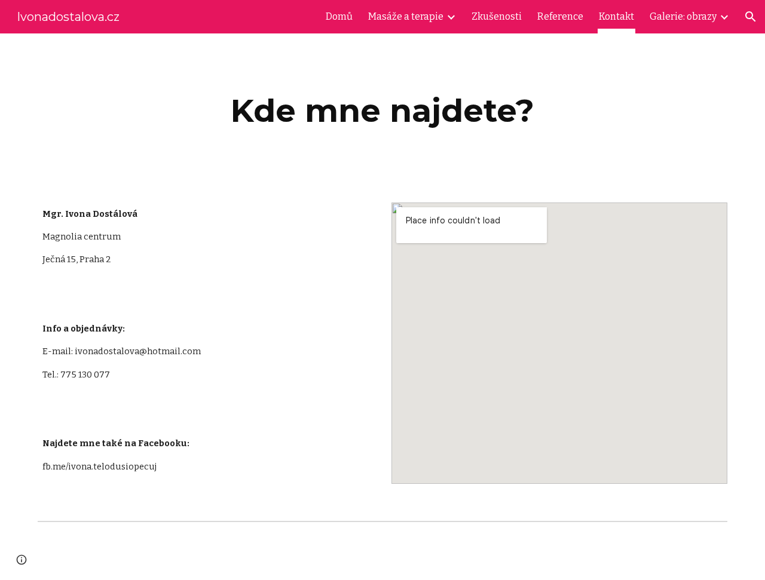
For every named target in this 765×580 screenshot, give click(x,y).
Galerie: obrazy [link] (683, 16)
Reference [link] (560, 16)
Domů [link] (339, 16)
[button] (750, 16)
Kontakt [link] (616, 16)
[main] (382, 110)
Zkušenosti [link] (497, 16)
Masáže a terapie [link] (405, 16)
